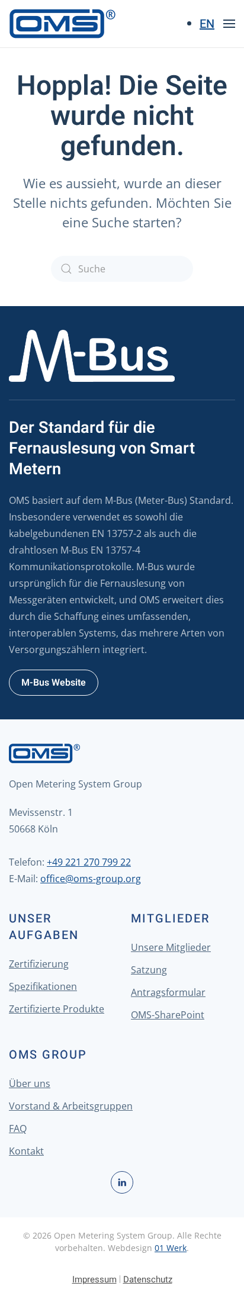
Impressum (94, 1279)
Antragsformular (168, 992)
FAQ (18, 1128)
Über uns (29, 1083)
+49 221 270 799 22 (89, 862)
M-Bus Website (53, 683)
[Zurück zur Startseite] (62, 23)
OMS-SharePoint (167, 1014)
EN (207, 24)
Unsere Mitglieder (171, 947)
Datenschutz (147, 1279)
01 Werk (171, 1247)
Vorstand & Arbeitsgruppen (71, 1105)
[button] (229, 23)
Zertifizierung (39, 963)
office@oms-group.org (90, 878)
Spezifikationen (43, 986)
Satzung (149, 969)
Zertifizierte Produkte (56, 1008)
